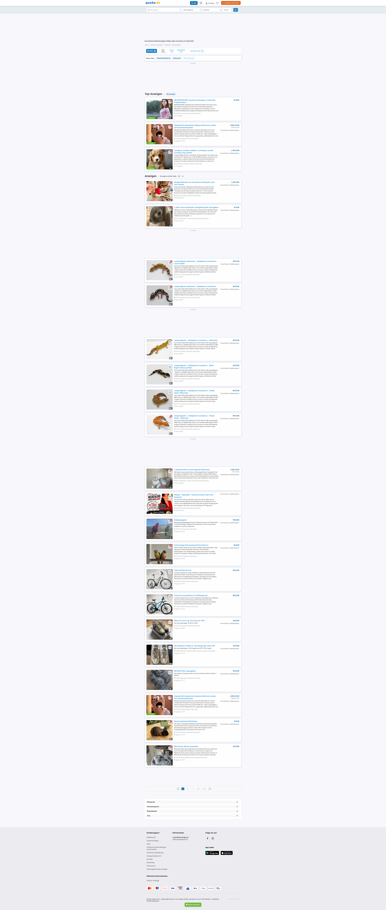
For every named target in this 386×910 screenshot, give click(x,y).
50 (183, 176)
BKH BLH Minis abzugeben (185, 671)
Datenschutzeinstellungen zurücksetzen (156, 848)
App (194, 3)
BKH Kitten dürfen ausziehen (186, 746)
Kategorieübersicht (154, 856)
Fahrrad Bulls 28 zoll (182, 570)
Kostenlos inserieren (231, 3)
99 (198, 789)
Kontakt (150, 859)
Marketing (150, 862)
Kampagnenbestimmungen (157, 869)
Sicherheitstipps (153, 841)
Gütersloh (176, 58)
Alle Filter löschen (189, 58)
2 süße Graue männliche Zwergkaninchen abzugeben (196, 207)
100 (204, 789)
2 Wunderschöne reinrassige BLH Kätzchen (192, 470)
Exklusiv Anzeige (153, 880)
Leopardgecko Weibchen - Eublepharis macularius (195, 286)
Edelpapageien (180, 520)
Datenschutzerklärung (155, 853)
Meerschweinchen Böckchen (185, 721)
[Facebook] (207, 838)
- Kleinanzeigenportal (181, 838)
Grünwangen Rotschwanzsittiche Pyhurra (191, 545)
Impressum (151, 866)
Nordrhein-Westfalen (163, 58)
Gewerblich (181, 51)
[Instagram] (213, 838)
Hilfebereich (151, 837)
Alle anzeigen (171, 94)
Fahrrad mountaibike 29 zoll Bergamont (191, 595)
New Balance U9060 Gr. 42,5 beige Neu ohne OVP (194, 646)
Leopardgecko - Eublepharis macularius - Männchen (196, 340)
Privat (171, 51)
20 (179, 176)
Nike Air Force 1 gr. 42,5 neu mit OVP (189, 621)
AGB (148, 844)
